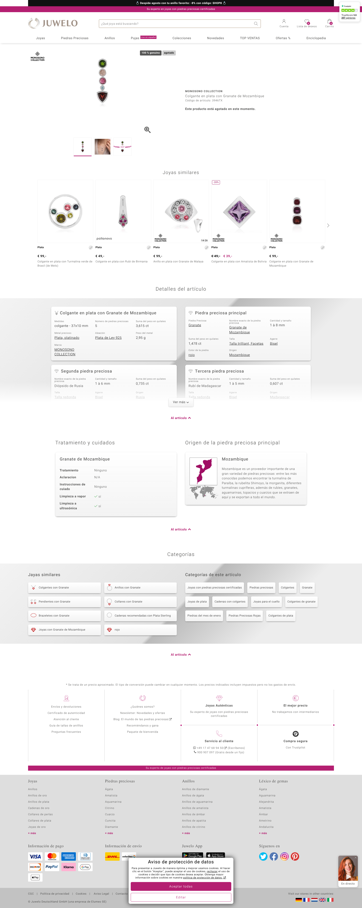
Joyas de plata (197, 602)
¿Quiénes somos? (143, 707)
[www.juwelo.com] (322, 900)
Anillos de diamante (195, 789)
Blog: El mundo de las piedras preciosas (140, 719)
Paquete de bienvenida (142, 732)
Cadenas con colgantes (230, 602)
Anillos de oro (37, 796)
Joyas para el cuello (266, 602)
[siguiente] (328, 225)
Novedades (215, 38)
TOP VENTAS (250, 38)
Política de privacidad (54, 894)
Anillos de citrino (193, 827)
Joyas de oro (37, 827)
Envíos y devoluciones (66, 707)
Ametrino (265, 821)
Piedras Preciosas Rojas (245, 616)
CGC (31, 894)
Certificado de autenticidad (66, 713)
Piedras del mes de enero (204, 616)
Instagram (284, 856)
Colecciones (182, 38)
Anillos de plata (38, 802)
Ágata (109, 789)
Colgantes (287, 588)
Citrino (109, 808)
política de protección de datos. (202, 878)
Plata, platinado (66, 337)
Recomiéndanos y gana (143, 726)
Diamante (111, 827)
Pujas (143, 38)
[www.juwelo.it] (330, 900)
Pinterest (295, 856)
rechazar (212, 871)
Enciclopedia (316, 38)
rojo (192, 354)
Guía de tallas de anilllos (66, 726)
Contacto (122, 894)
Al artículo (179, 418)
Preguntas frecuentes (66, 732)
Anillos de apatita (194, 821)
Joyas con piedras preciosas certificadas (214, 588)
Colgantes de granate (301, 602)
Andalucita (266, 827)
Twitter (263, 856)
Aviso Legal (101, 894)
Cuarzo (110, 814)
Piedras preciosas (261, 588)
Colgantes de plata (280, 616)
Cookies (81, 894)
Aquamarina (113, 802)
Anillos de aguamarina (197, 802)
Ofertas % (283, 38)
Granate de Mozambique (239, 330)
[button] (284, 23)
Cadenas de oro (38, 808)
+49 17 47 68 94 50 (210, 748)
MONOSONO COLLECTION (64, 352)
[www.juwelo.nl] (314, 900)
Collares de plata (39, 821)
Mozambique (239, 354)
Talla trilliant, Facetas (246, 343)
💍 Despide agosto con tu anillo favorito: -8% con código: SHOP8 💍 (181, 3)
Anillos (110, 38)
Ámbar (263, 814)
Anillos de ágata (193, 796)
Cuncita (110, 821)
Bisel (274, 343)
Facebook (274, 856)
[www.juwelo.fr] (306, 900)
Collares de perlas (40, 814)
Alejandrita (266, 802)
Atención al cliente (66, 719)
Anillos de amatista (195, 808)
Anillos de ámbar (193, 814)
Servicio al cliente (219, 741)
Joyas (40, 38)
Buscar (257, 24)
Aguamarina (267, 796)
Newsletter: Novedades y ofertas (142, 713)
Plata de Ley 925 (108, 337)
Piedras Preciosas (75, 38)
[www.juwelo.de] (299, 900)
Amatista (111, 796)
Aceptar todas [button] (181, 886)
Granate (195, 325)
